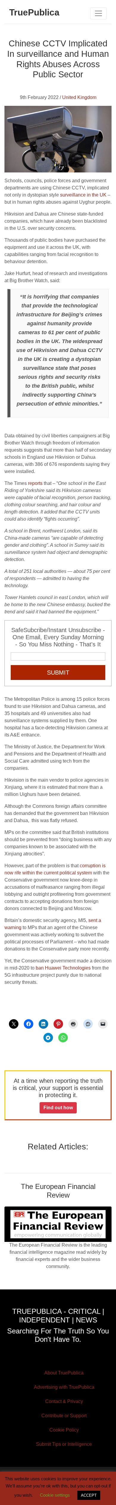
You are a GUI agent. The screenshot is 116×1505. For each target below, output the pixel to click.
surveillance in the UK (83, 194)
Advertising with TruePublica (64, 1387)
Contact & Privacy (64, 1401)
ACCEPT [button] (89, 1495)
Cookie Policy (64, 1429)
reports (35, 483)
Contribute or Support (64, 1415)
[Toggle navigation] (98, 13)
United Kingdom (79, 97)
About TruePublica (64, 1372)
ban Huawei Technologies (63, 967)
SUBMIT (58, 672)
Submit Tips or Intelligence (64, 1444)
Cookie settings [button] (55, 1495)
